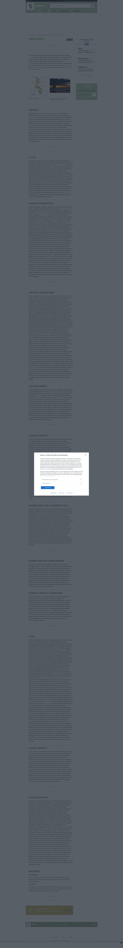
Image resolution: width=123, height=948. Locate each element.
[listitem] (61, 479)
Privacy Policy (69, 492)
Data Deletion (53, 492)
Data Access (61, 492)
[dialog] (61, 474)
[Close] (86, 455)
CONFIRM (48, 487)
